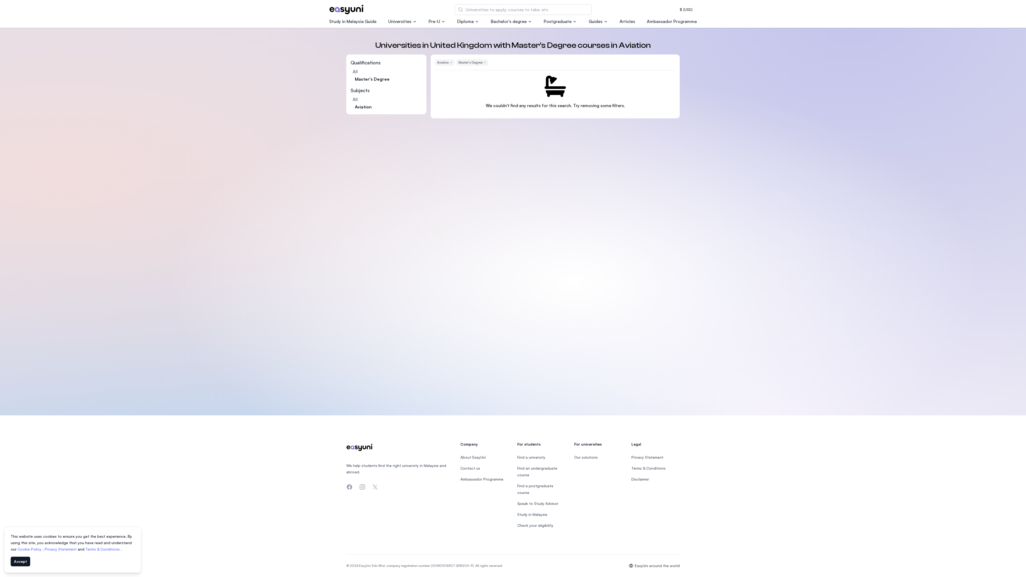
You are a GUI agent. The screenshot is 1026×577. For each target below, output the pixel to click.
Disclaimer (640, 479)
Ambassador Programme (672, 21)
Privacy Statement (61, 549)
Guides (596, 21)
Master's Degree (372, 79)
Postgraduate (558, 21)
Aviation (363, 107)
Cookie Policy (30, 549)
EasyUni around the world (657, 565)
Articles (627, 21)
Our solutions (586, 457)
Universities (399, 21)
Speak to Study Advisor (537, 503)
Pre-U (434, 21)
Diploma (465, 21)
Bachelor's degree (509, 21)
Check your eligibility (535, 525)
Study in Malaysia (532, 514)
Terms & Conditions (103, 549)
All (355, 71)
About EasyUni (473, 457)
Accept (20, 561)
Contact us (470, 468)
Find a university (531, 457)
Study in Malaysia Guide (352, 21)
